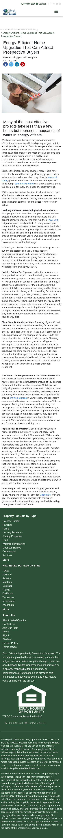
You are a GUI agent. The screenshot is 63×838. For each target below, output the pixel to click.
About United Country (14, 620)
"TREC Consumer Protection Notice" (22, 716)
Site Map (7, 639)
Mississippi (8, 601)
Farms (5, 528)
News (5, 631)
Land (5, 540)
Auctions (7, 555)
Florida (6, 589)
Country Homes (10, 521)
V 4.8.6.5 (41, 723)
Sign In (6, 635)
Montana (7, 582)
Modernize (45, 494)
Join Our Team (10, 628)
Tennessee (8, 597)
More (5, 559)
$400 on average (18, 397)
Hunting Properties (12, 532)
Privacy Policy (10, 643)
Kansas (6, 578)
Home (3, 29)
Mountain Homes (11, 547)
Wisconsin (8, 605)
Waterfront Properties (13, 544)
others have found (24, 183)
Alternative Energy (29, 29)
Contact (42, 4)
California (7, 593)
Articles (13, 29)
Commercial (9, 551)
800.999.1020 (15, 723)
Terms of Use (9, 647)
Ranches (7, 525)
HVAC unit (53, 219)
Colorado (7, 586)
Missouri (7, 574)
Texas (5, 570)
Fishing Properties (12, 536)
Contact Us (8, 624)
